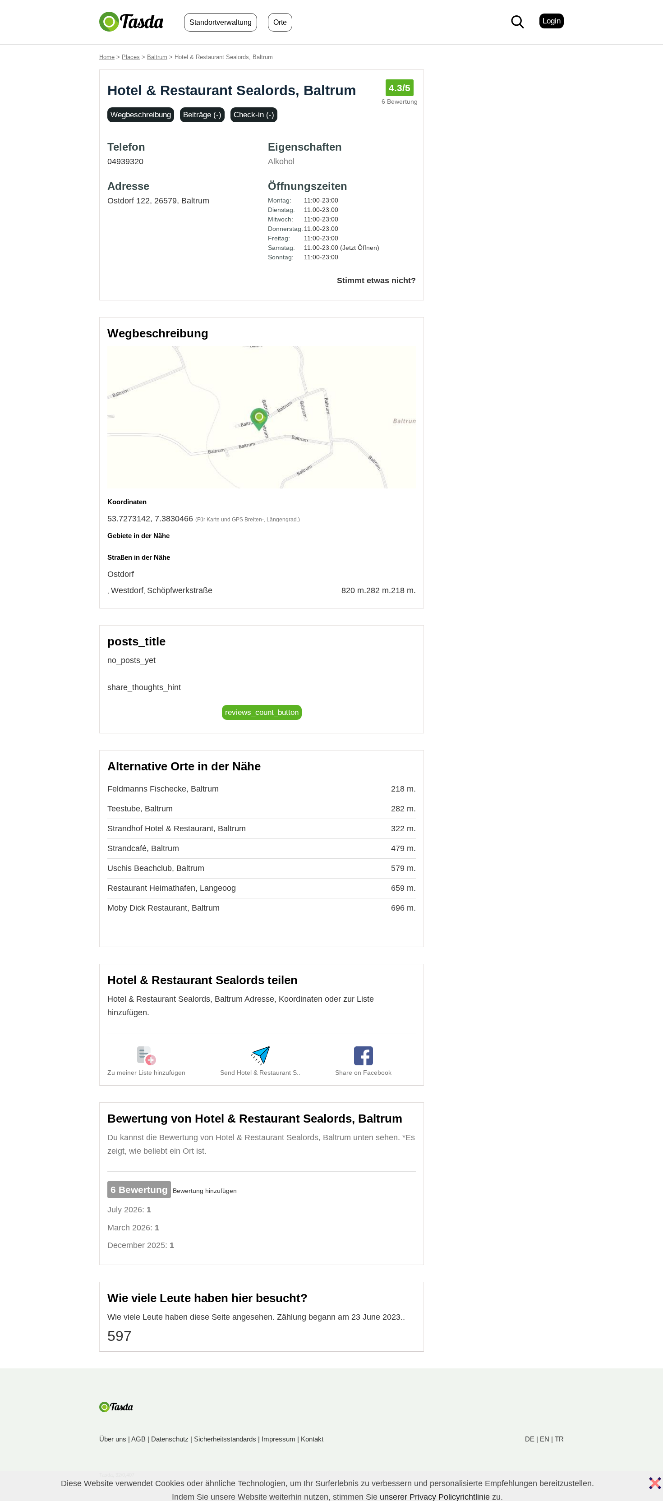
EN (544, 1439)
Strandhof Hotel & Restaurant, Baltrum (176, 828)
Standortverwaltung (220, 22)
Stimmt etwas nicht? (376, 280)
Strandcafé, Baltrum (143, 848)
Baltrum (157, 57)
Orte (280, 22)
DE (529, 1439)
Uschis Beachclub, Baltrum (155, 868)
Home (107, 57)
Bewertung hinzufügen (205, 1190)
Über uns (112, 1439)
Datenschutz (170, 1439)
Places (131, 57)
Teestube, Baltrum (140, 808)
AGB (138, 1439)
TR (559, 1439)
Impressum (278, 1439)
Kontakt (312, 1439)
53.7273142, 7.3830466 (150, 518)
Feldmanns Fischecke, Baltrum (163, 788)
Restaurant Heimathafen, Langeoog (171, 888)
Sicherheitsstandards (225, 1439)
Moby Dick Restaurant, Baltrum (163, 907)
